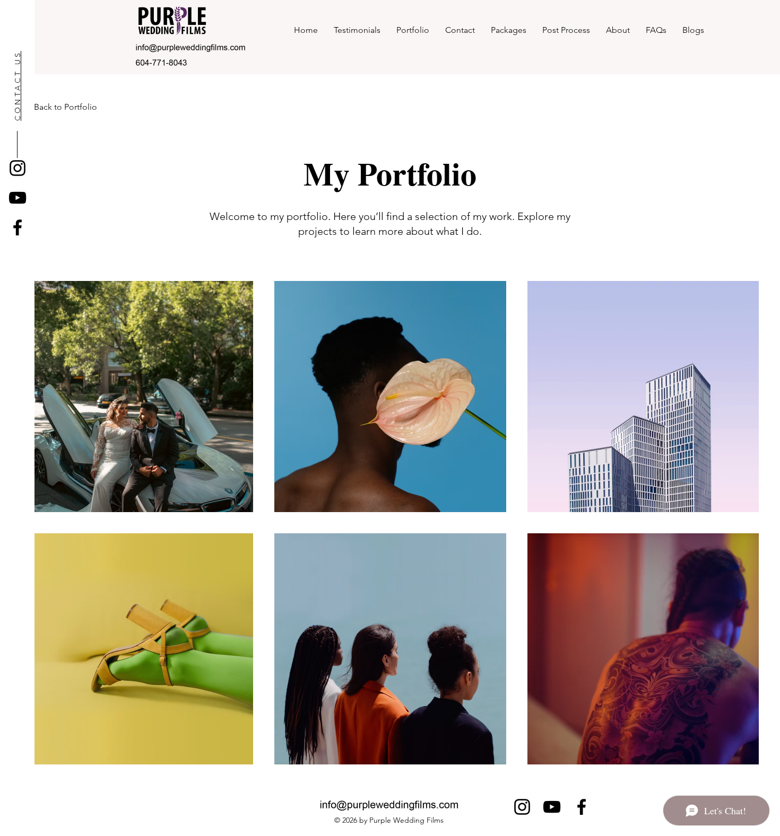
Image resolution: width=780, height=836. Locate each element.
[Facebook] (17, 227)
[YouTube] (17, 197)
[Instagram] (17, 168)
